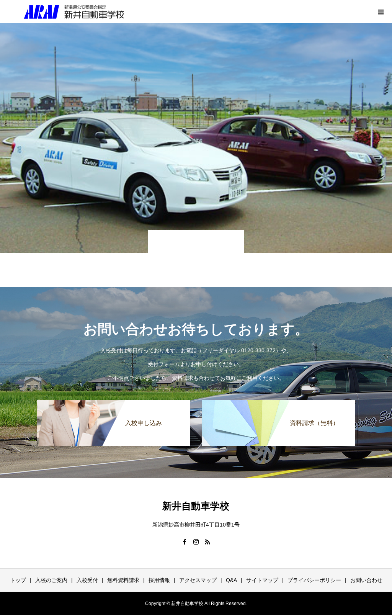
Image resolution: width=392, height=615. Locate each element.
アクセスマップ (198, 580)
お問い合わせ (366, 580)
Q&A (231, 580)
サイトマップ (262, 580)
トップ (18, 580)
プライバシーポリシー (314, 580)
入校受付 (87, 580)
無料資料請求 (123, 580)
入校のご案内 (51, 580)
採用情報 (159, 580)
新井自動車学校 (195, 506)
